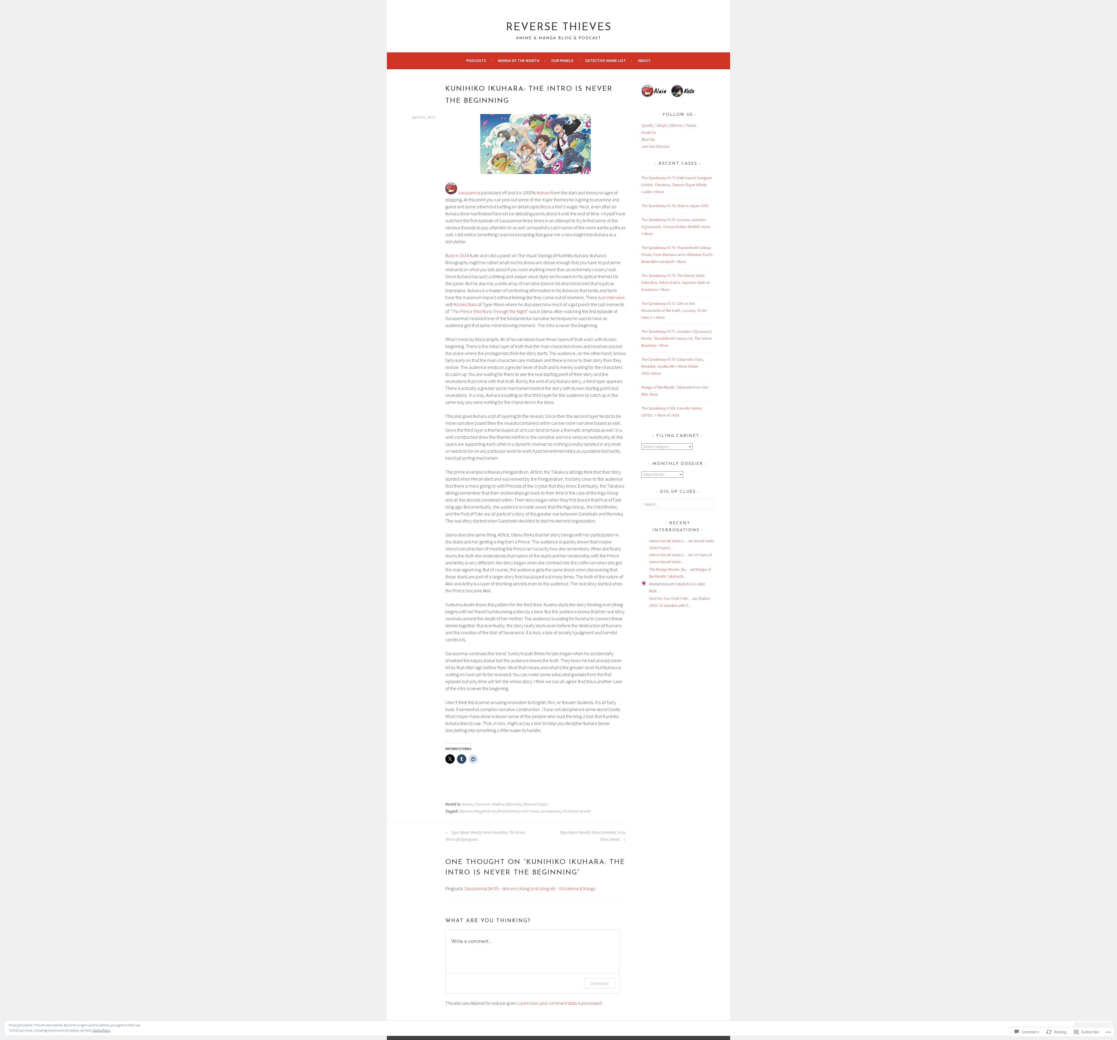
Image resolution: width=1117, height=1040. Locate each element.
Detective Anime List (605, 60)
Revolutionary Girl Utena (518, 811)
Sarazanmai (469, 192)
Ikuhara (543, 192)
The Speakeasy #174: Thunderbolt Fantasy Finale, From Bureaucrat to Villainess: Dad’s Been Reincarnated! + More (676, 254)
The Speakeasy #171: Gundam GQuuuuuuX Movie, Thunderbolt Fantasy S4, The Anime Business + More (676, 338)
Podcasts (476, 60)
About (644, 60)
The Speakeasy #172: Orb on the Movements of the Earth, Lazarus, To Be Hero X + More (674, 310)
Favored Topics (535, 804)
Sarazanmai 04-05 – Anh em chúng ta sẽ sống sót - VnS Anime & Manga (530, 888)
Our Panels (562, 60)
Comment (599, 983)
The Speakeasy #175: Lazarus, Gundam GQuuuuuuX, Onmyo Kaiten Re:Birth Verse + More (675, 226)
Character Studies (489, 804)
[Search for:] (677, 504)
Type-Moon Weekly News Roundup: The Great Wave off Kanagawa (485, 836)
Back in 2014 (457, 255)
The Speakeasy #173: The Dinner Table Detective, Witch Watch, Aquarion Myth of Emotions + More (675, 282)
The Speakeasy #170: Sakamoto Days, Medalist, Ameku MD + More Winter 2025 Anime (672, 366)
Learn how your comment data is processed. (560, 1003)
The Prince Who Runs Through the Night (489, 311)
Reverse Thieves (558, 27)
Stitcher (676, 125)
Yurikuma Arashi (576, 811)
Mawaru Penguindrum (477, 811)
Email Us (648, 132)
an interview (613, 297)
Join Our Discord (655, 146)
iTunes (691, 125)
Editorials (513, 804)
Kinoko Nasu (465, 304)
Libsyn (661, 125)
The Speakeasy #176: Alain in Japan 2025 (675, 205)
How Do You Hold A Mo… (670, 598)
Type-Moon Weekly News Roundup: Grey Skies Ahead (592, 836)
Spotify (647, 125)
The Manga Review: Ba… (669, 569)
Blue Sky (648, 139)
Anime (467, 804)
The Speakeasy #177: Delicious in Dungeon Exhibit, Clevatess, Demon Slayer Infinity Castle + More (676, 184)
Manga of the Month (518, 60)
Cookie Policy (102, 1030)
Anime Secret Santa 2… (668, 540)
